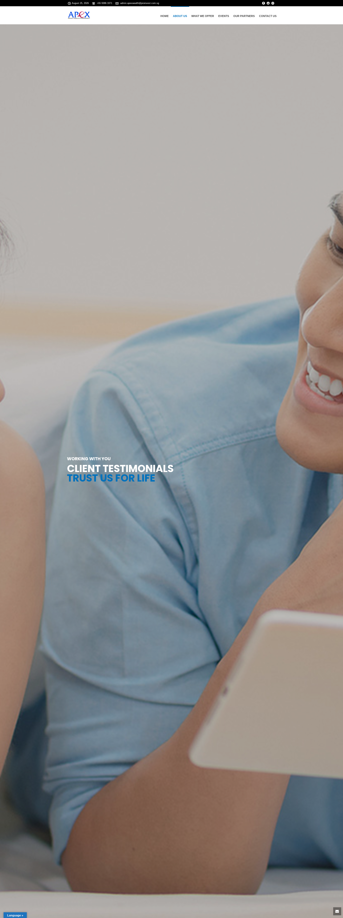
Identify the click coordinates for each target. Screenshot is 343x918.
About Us (180, 16)
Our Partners (244, 16)
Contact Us (268, 16)
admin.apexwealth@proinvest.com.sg (139, 3)
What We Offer (202, 16)
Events (223, 16)
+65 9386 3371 (104, 3)
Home (164, 16)
